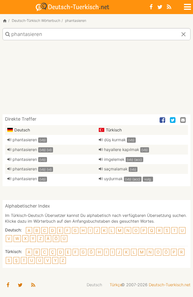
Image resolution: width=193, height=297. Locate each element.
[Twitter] (160, 7)
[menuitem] (94, 284)
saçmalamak (115, 168)
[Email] (183, 120)
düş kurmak (115, 139)
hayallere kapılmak (121, 149)
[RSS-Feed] (169, 7)
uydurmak (113, 178)
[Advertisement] (96, 79)
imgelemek (114, 159)
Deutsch (94, 284)
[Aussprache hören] (9, 139)
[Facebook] (151, 7)
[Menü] (187, 6)
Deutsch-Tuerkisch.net (169, 284)
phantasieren (25, 139)
